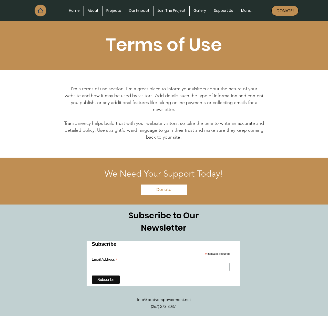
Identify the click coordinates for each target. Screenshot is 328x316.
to (177, 215)
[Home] (40, 10)
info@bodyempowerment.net (164, 299)
